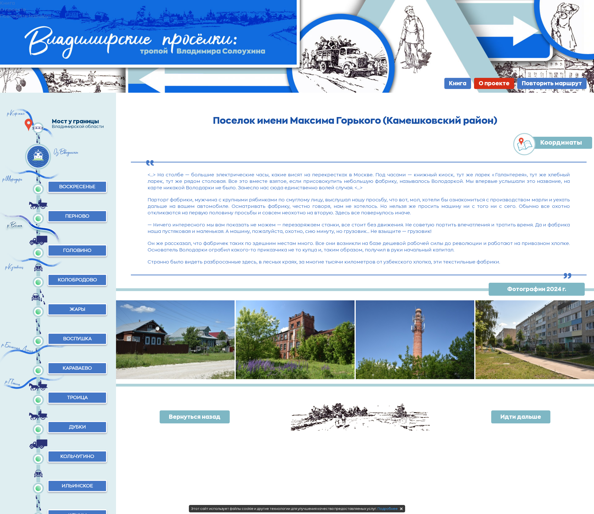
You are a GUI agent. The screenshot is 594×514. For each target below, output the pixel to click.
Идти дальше (520, 417)
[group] (175, 339)
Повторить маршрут (552, 83)
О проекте (494, 83)
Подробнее (388, 508)
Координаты (561, 143)
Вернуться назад (194, 417)
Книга (457, 83)
